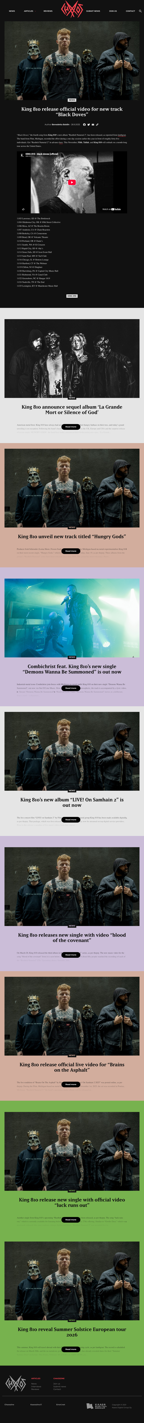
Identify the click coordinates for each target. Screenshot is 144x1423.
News (72, 100)
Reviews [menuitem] (48, 11)
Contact (57, 1389)
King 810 (72, 296)
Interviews (36, 1387)
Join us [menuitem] (113, 11)
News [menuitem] (12, 11)
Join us (56, 1384)
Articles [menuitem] (28, 11)
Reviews (35, 1389)
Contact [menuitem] (130, 11)
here (61, 142)
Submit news (59, 1387)
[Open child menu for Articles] (35, 11)
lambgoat (122, 135)
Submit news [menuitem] (93, 11)
